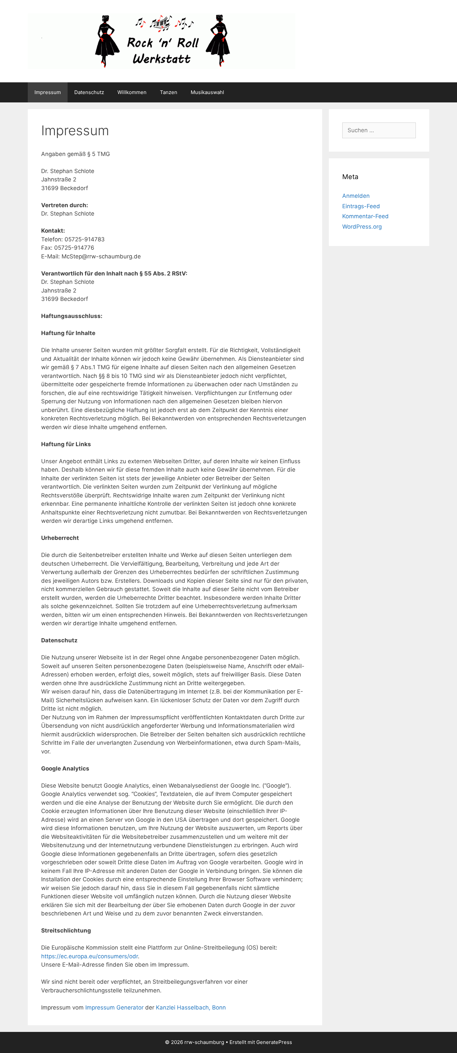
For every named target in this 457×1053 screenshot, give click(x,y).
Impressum (47, 92)
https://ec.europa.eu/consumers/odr (89, 956)
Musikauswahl (207, 92)
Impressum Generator (114, 1007)
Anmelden (356, 195)
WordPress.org (362, 226)
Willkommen (132, 92)
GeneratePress (274, 1042)
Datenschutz (89, 92)
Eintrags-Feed (361, 206)
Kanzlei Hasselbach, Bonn (191, 1007)
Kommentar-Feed (365, 216)
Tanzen (168, 92)
